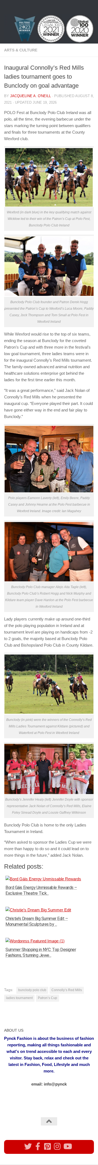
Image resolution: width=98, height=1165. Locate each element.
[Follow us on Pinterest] (47, 1146)
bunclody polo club (32, 990)
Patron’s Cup (47, 998)
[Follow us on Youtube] (67, 1146)
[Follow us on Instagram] (57, 1146)
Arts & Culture (20, 50)
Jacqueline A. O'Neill (30, 96)
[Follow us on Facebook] (38, 1146)
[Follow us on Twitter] (28, 1146)
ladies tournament (19, 998)
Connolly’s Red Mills (66, 990)
